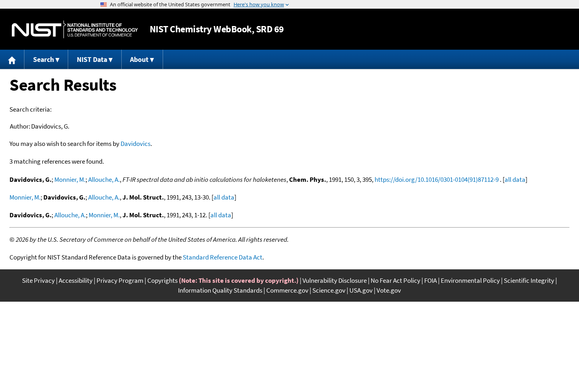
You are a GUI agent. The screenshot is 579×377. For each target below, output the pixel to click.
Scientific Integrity (529, 280)
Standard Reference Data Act (222, 257)
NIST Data (92, 59)
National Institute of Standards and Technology (75, 29)
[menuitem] (12, 59)
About (139, 59)
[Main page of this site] (12, 59)
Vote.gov (389, 290)
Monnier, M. (69, 179)
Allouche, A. (104, 179)
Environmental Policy (470, 280)
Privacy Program (119, 280)
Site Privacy (38, 280)
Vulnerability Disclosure (334, 280)
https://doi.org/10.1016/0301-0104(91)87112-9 (437, 179)
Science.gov (328, 290)
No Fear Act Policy (395, 280)
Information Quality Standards (220, 290)
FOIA (430, 280)
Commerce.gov (287, 290)
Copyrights (162, 280)
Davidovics (135, 143)
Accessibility (76, 280)
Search (43, 59)
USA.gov (361, 290)
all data (515, 179)
